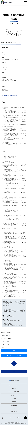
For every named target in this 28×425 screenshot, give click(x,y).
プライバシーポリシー (14, 385)
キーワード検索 (5, 344)
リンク (14, 408)
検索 (14, 350)
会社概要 (14, 398)
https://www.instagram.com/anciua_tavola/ (10, 95)
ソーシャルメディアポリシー (14, 391)
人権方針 (14, 388)
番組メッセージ (15, 23)
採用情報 (14, 401)
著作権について (14, 395)
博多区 (18, 42)
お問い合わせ (14, 411)
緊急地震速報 (14, 405)
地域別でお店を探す (6, 332)
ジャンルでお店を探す (7, 338)
